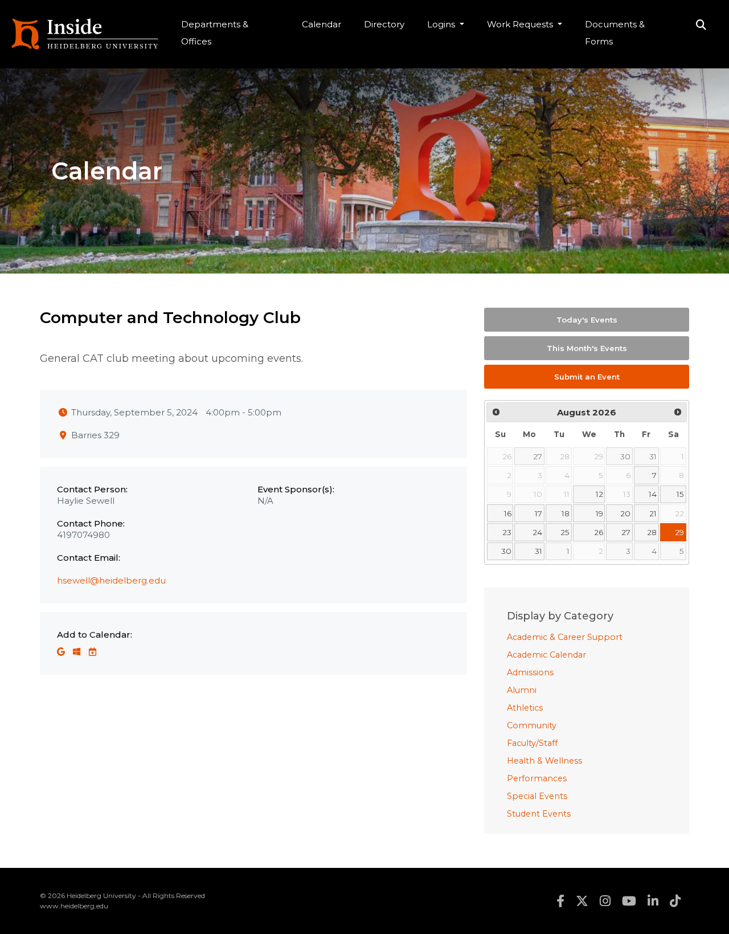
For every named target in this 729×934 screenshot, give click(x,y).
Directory (384, 24)
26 (598, 532)
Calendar (321, 24)
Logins (442, 24)
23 (506, 532)
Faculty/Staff (532, 743)
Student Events (539, 814)
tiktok (675, 901)
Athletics (525, 708)
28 (652, 532)
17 (538, 513)
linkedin (653, 901)
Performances (537, 778)
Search (701, 25)
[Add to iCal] (92, 651)
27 (537, 456)
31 (653, 456)
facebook (560, 901)
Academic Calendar (546, 655)
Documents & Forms (615, 33)
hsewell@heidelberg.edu (111, 580)
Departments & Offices (214, 33)
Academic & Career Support (564, 637)
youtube (629, 901)
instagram (605, 901)
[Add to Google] (62, 651)
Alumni (521, 690)
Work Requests (521, 24)
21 (653, 513)
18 (566, 513)
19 (599, 513)
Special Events (537, 796)
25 (565, 532)
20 (625, 513)
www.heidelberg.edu (74, 906)
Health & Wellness (544, 761)
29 (679, 532)
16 (507, 513)
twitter (582, 901)
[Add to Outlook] (78, 651)
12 (599, 494)
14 (653, 494)
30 (625, 456)
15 (680, 494)
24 (537, 532)
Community (531, 725)
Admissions (530, 672)
